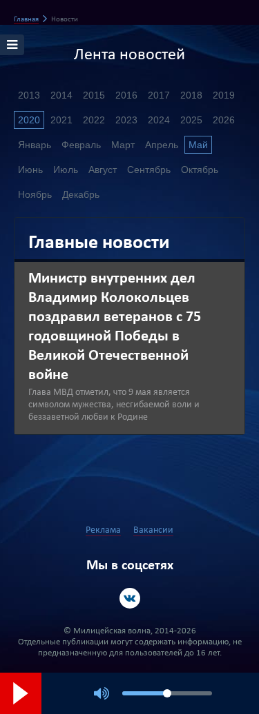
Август (102, 169)
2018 (191, 95)
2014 (61, 95)
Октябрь (199, 169)
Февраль (81, 144)
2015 (94, 95)
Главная (26, 19)
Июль (65, 169)
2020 (29, 119)
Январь (34, 144)
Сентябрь (149, 169)
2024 (159, 119)
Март (123, 144)
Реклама (103, 530)
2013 (29, 95)
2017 (159, 95)
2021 (61, 119)
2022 (94, 119)
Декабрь (80, 194)
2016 (126, 95)
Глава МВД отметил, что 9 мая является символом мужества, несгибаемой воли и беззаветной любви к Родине (114, 404)
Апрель (161, 144)
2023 (126, 119)
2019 (224, 95)
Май (198, 144)
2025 (191, 119)
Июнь (30, 169)
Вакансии (153, 530)
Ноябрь (35, 194)
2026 (224, 119)
